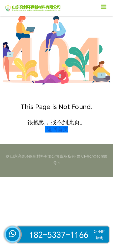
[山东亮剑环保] (34, 8)
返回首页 (57, 129)
